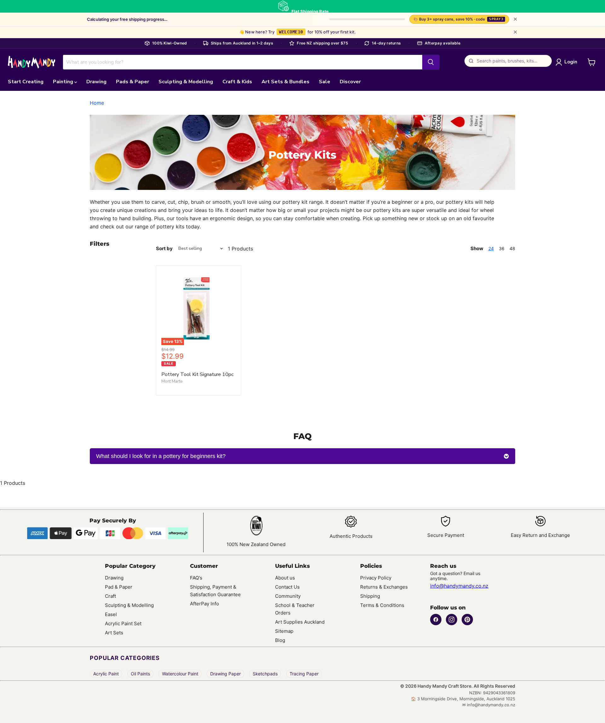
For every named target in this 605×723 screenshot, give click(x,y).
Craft (110, 596)
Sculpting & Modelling (185, 81)
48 (512, 248)
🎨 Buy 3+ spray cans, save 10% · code (458, 19)
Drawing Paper (225, 673)
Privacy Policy (375, 578)
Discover (350, 81)
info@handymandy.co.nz (459, 586)
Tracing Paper (304, 673)
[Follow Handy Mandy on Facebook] (435, 619)
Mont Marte (171, 381)
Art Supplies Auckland (300, 622)
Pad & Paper (118, 587)
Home (97, 103)
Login (570, 62)
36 (501, 248)
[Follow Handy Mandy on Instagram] (451, 619)
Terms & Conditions (382, 605)
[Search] (430, 62)
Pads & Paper (132, 81)
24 (491, 248)
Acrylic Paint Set (123, 623)
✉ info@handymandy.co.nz (488, 704)
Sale (324, 81)
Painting (63, 81)
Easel (111, 614)
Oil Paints (140, 673)
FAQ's (196, 578)
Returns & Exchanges (384, 587)
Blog (280, 640)
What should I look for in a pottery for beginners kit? (161, 456)
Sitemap (284, 631)
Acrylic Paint (106, 673)
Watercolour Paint (180, 673)
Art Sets (114, 633)
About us (285, 578)
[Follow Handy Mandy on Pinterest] (467, 619)
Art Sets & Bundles (285, 81)
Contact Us (287, 587)
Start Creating (25, 81)
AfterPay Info (204, 604)
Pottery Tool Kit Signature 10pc (197, 374)
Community (288, 596)
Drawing (96, 81)
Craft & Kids (237, 81)
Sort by (164, 248)
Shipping (370, 596)
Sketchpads (265, 673)
